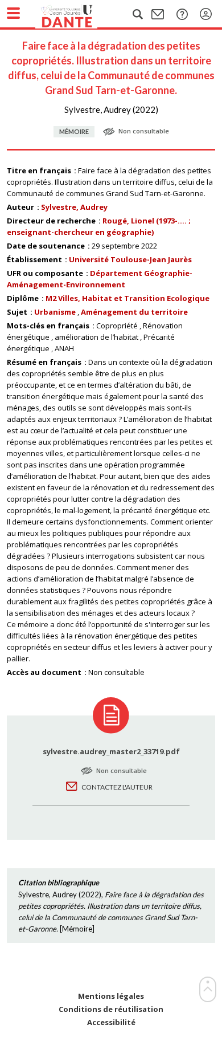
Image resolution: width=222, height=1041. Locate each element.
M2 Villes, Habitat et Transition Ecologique (127, 298)
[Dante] (78, 14)
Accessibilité (111, 1022)
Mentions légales (111, 996)
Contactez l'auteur (117, 787)
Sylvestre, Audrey (74, 207)
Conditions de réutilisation (111, 1009)
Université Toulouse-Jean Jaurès (130, 259)
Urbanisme (55, 312)
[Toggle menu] (13, 13)
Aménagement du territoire (134, 312)
